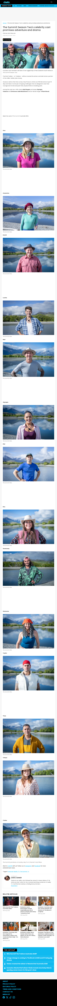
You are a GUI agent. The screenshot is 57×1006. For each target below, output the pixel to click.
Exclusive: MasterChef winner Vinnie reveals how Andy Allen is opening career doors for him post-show (29, 969)
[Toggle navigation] (51, 2)
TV (14, 5)
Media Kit (6, 994)
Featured (19, 5)
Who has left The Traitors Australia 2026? (22, 954)
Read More (14, 886)
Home (4, 23)
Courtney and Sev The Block (46, 5)
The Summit (23, 871)
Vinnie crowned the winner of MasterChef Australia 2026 (27, 964)
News (25, 5)
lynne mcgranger (32, 5)
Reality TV (16, 871)
